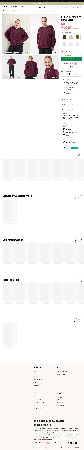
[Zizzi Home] (42, 7)
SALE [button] (53, 10)
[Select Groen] (78, 37)
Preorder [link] (48, 10)
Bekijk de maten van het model (10, 52)
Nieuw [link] (14, 10)
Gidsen (22, 7)
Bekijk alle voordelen (62, 374)
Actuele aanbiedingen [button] (31, 10)
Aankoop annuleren (39, 410)
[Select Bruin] (64, 37)
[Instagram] (68, 443)
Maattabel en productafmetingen (70, 104)
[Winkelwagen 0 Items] (80, 7)
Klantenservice (38, 397)
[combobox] (62, 7)
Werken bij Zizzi (60, 402)
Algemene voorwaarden (49, 447)
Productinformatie (67, 99)
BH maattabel (37, 399)
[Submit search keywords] (56, 7)
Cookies (57, 447)
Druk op (58, 400)
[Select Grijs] (78, 44)
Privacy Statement (38, 447)
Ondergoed (37, 385)
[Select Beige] (71, 37)
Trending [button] (20, 10)
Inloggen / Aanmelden (62, 371)
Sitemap (63, 447)
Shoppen (5, 7)
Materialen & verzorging (68, 109)
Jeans (35, 388)
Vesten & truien (70, 14)
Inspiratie (14, 7)
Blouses (36, 371)
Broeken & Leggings (39, 376)
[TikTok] (73, 443)
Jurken (36, 382)
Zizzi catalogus (60, 405)
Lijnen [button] (40, 10)
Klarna (35, 405)
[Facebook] (71, 443)
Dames (62, 14)
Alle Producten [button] (6, 10)
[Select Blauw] (71, 44)
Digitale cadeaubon (39, 402)
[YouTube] (76, 443)
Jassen (36, 374)
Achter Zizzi (59, 397)
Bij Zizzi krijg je (66, 79)
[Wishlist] (56, 16)
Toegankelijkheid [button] (38, 408)
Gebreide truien (78, 14)
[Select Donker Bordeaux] (64, 44)
